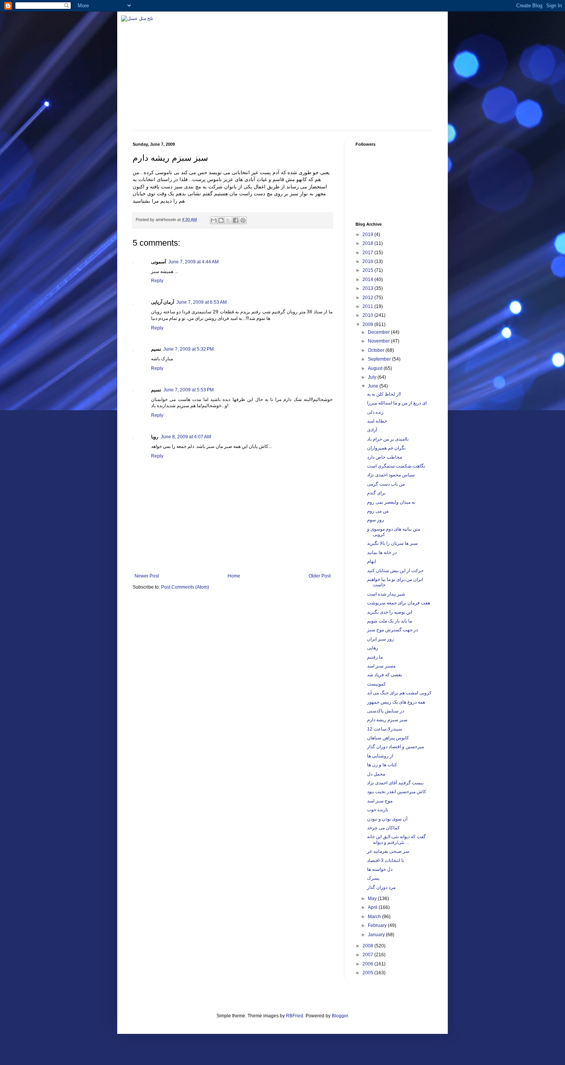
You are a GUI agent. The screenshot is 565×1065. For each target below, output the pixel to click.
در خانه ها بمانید (382, 552)
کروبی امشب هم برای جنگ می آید (399, 693)
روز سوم (375, 520)
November (379, 341)
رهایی (372, 648)
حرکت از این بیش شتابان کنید (395, 570)
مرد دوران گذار (381, 887)
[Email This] (214, 220)
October (377, 350)
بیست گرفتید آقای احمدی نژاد (395, 782)
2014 (368, 279)
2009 (368, 324)
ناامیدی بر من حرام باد (388, 439)
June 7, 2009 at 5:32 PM (188, 349)
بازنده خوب (377, 809)
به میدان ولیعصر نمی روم (391, 502)
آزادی (372, 430)
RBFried (294, 1015)
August (376, 368)
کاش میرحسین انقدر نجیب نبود (396, 791)
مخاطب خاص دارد (384, 457)
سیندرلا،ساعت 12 (384, 729)
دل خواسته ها (379, 869)
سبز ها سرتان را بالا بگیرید (392, 543)
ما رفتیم (375, 657)
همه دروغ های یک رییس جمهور (396, 702)
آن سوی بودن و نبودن (387, 819)
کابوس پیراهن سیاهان (388, 738)
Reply (157, 280)
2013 (368, 288)
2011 (368, 306)
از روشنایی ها (380, 756)
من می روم (378, 511)
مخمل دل (376, 774)
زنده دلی (375, 412)
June (373, 386)
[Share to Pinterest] (243, 220)
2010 (368, 315)
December (379, 332)
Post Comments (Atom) (185, 587)
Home (234, 576)
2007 (368, 954)
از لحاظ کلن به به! (384, 394)
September (380, 359)
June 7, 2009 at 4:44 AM (193, 262)
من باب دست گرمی (386, 484)
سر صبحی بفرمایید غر (388, 851)
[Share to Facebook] (235, 220)
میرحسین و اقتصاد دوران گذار (395, 746)
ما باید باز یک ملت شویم (389, 621)
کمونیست (376, 684)
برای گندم (376, 493)
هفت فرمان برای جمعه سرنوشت (398, 603)
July (372, 377)
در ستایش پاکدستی (385, 711)
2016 (368, 261)
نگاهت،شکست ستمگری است (396, 466)
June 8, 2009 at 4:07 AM (186, 436)
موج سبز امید (379, 801)
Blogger (340, 1015)
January (377, 934)
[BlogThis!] (221, 220)
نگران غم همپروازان (386, 448)
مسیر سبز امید (381, 666)
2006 (368, 964)
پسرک (373, 878)
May (373, 898)
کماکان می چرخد (383, 827)
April (373, 907)
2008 (368, 946)
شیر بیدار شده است (386, 594)
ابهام (371, 561)
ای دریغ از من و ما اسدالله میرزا (397, 403)
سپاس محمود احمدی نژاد (391, 475)
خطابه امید (377, 421)
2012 (368, 297)
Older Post (320, 576)
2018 (368, 243)
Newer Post (147, 576)
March (375, 916)
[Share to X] (228, 220)
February (378, 925)
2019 (368, 234)
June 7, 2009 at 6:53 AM (201, 302)
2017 (368, 252)
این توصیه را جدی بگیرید (389, 612)
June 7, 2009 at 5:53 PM (188, 390)
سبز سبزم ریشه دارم (387, 719)
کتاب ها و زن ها (382, 764)
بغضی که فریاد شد (384, 674)
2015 (368, 270)
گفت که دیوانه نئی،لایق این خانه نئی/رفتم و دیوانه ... (396, 839)
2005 (368, 972)
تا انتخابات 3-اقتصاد (385, 860)
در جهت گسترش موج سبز (392, 629)
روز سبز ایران (380, 639)
